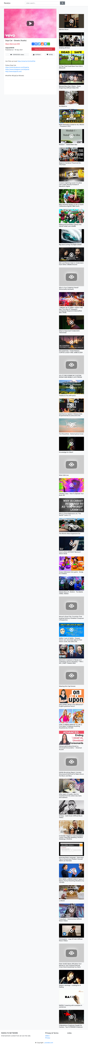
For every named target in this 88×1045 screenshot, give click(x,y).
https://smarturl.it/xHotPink (26, 61)
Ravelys (7, 3)
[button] (62, 3)
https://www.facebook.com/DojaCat (17, 67)
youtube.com (49, 1042)
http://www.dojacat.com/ (13, 71)
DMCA (47, 1036)
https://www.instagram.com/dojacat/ (17, 69)
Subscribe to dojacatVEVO (43, 49)
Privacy (47, 1038)
